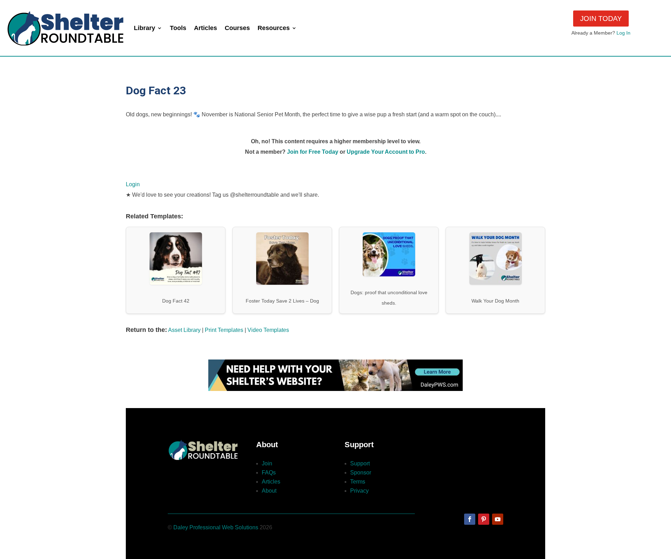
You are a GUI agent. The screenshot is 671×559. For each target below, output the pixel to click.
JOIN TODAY (601, 18)
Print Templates (224, 330)
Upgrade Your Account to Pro (386, 152)
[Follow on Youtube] (497, 519)
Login (133, 184)
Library (144, 27)
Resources (274, 27)
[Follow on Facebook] (469, 519)
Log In (623, 33)
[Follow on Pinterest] (483, 519)
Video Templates (268, 330)
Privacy (359, 491)
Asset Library (184, 330)
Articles (205, 27)
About (269, 491)
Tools (178, 27)
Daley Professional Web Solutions (215, 527)
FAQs (269, 472)
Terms (357, 482)
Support (360, 463)
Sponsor (360, 472)
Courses (237, 27)
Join (267, 463)
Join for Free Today (312, 152)
